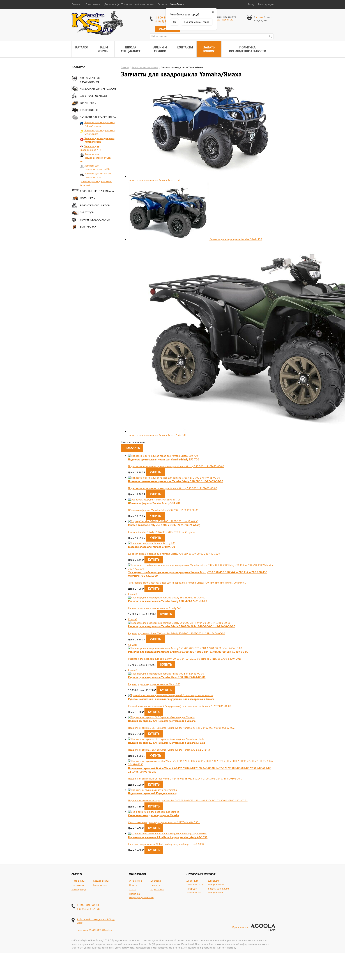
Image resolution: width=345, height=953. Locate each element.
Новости (155, 885)
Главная (76, 4)
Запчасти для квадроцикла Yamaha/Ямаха (99, 140)
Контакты (185, 47)
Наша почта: (83, 930)
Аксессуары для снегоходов (98, 88)
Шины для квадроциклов (216, 882)
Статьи (132, 889)
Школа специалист (131, 49)
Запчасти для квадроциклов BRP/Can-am (96, 158)
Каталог (81, 47)
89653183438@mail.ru (221, 19)
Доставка (156, 880)
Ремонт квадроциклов (95, 205)
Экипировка (88, 226)
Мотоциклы (87, 198)
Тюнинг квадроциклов (95, 219)
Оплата (162, 4)
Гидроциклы (88, 103)
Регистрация (266, 4)
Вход (250, 4)
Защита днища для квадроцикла (218, 890)
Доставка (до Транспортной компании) (128, 4)
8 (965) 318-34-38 (88, 908)
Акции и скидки (160, 49)
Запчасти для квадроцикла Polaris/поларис (99, 124)
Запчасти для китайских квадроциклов (97, 175)
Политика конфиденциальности (247, 49)
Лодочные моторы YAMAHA (97, 191)
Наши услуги (103, 49)
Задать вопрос (209, 49)
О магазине (93, 4)
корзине (259, 17)
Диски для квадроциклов (195, 882)
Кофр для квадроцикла (194, 890)
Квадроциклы (89, 110)
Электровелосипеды (93, 95)
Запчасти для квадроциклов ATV (90, 148)
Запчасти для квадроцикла (98, 117)
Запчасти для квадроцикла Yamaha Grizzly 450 (235, 239)
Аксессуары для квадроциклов (90, 79)
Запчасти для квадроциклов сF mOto (97, 167)
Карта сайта (157, 889)
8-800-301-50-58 (88, 905)
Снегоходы (87, 212)
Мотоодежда (79, 889)
